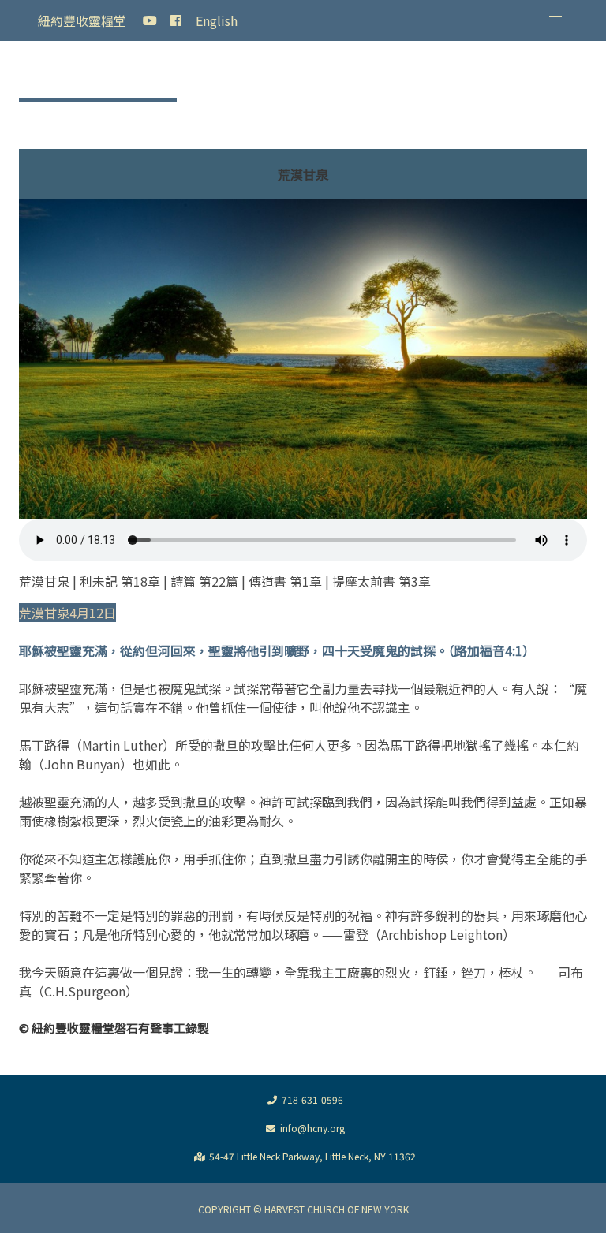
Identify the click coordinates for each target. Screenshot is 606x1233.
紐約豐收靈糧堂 (82, 20)
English (217, 20)
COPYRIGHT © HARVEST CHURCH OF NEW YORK (303, 1209)
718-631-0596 (312, 1099)
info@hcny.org (312, 1127)
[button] (555, 20)
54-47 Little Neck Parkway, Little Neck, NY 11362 (312, 1156)
